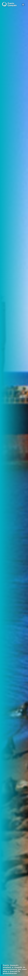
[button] (23, 4)
